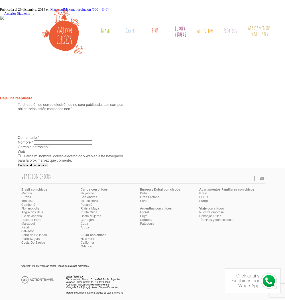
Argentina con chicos (156, 208)
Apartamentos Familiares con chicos (226, 189)
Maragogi (28, 224)
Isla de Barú (89, 201)
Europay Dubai (180, 32)
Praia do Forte (31, 220)
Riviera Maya (90, 208)
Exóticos (230, 31)
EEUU (155, 31)
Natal (25, 227)
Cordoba (146, 220)
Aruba (85, 227)
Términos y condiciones (215, 220)
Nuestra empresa (211, 212)
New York (87, 239)
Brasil (106, 31)
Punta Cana (89, 212)
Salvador (27, 231)
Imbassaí (27, 201)
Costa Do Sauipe (33, 243)
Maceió (26, 193)
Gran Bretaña (149, 197)
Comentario (28, 138)
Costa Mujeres (91, 216)
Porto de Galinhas (34, 235)
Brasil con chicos (34, 189)
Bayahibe (87, 193)
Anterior (8, 13)
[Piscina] (55, 90)
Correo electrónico (34, 147)
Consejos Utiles (210, 216)
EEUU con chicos (93, 235)
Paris (143, 201)
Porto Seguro (30, 239)
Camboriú (28, 205)
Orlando (86, 246)
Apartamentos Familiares (259, 31)
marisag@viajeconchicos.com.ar (93, 285)
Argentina (205, 31)
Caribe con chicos (94, 189)
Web (21, 152)
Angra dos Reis (32, 212)
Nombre (25, 143)
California (87, 243)
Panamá (86, 205)
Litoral (144, 212)
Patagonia (147, 224)
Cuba (84, 224)
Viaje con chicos (211, 208)
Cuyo (143, 216)
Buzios (26, 197)
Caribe (131, 31)
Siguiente (26, 13)
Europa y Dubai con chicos (160, 189)
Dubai (144, 193)
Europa (204, 201)
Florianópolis (30, 208)
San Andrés (89, 197)
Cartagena (88, 220)
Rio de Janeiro (31, 216)
